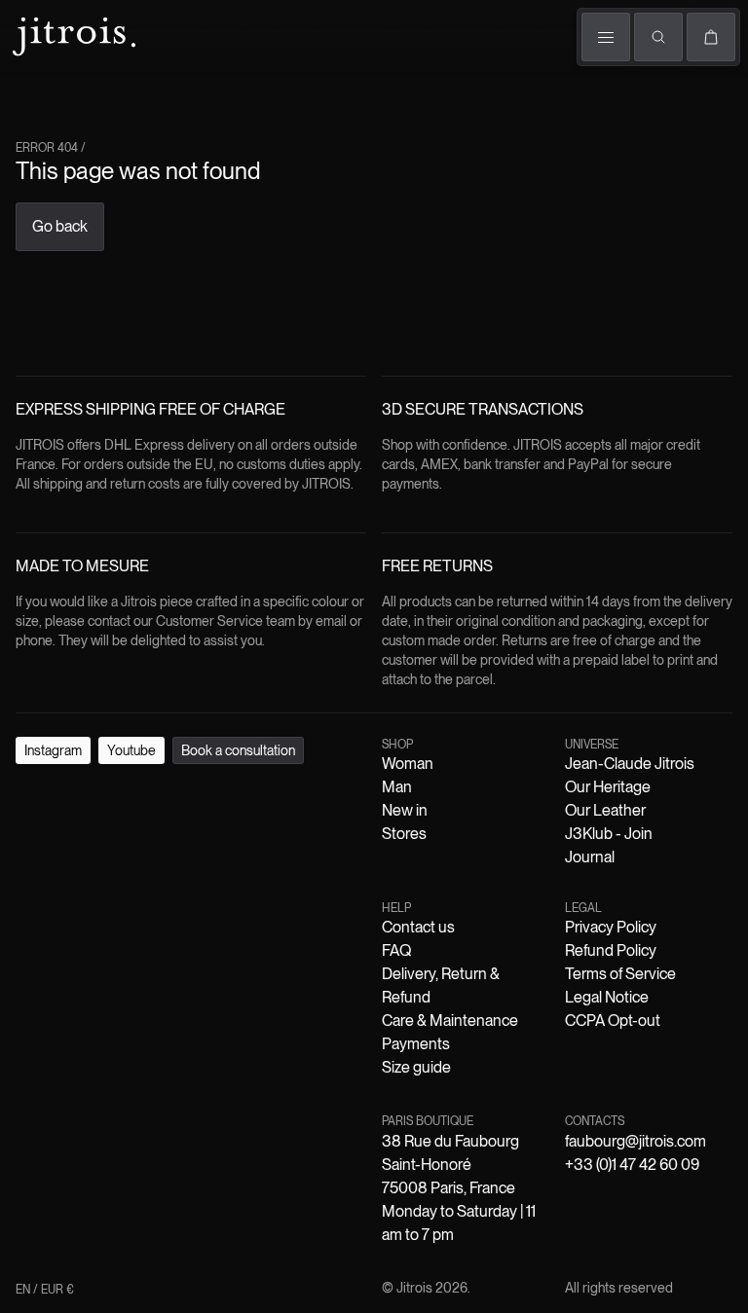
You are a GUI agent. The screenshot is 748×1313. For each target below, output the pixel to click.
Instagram (53, 750)
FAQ (396, 950)
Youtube (131, 750)
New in (405, 810)
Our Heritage (608, 787)
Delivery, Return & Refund (441, 985)
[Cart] (711, 37)
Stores (404, 833)
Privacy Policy (610, 927)
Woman (407, 763)
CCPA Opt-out (612, 1020)
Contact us (418, 927)
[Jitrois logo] (72, 34)
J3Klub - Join (609, 833)
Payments (416, 1044)
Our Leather (605, 810)
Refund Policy (610, 950)
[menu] (605, 37)
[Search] (658, 37)
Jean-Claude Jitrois (629, 763)
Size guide (416, 1067)
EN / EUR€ (45, 1289)
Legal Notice (607, 997)
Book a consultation (238, 750)
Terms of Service (620, 974)
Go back (60, 226)
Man (397, 787)
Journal (590, 857)
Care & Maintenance (450, 1020)
